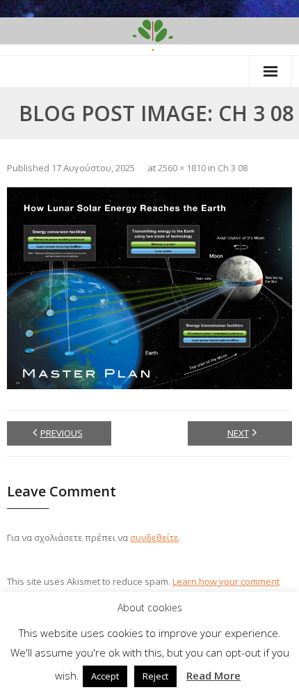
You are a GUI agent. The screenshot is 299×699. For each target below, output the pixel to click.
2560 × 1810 (182, 168)
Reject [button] (155, 676)
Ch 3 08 (233, 168)
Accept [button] (105, 676)
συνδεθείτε (154, 537)
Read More (213, 675)
